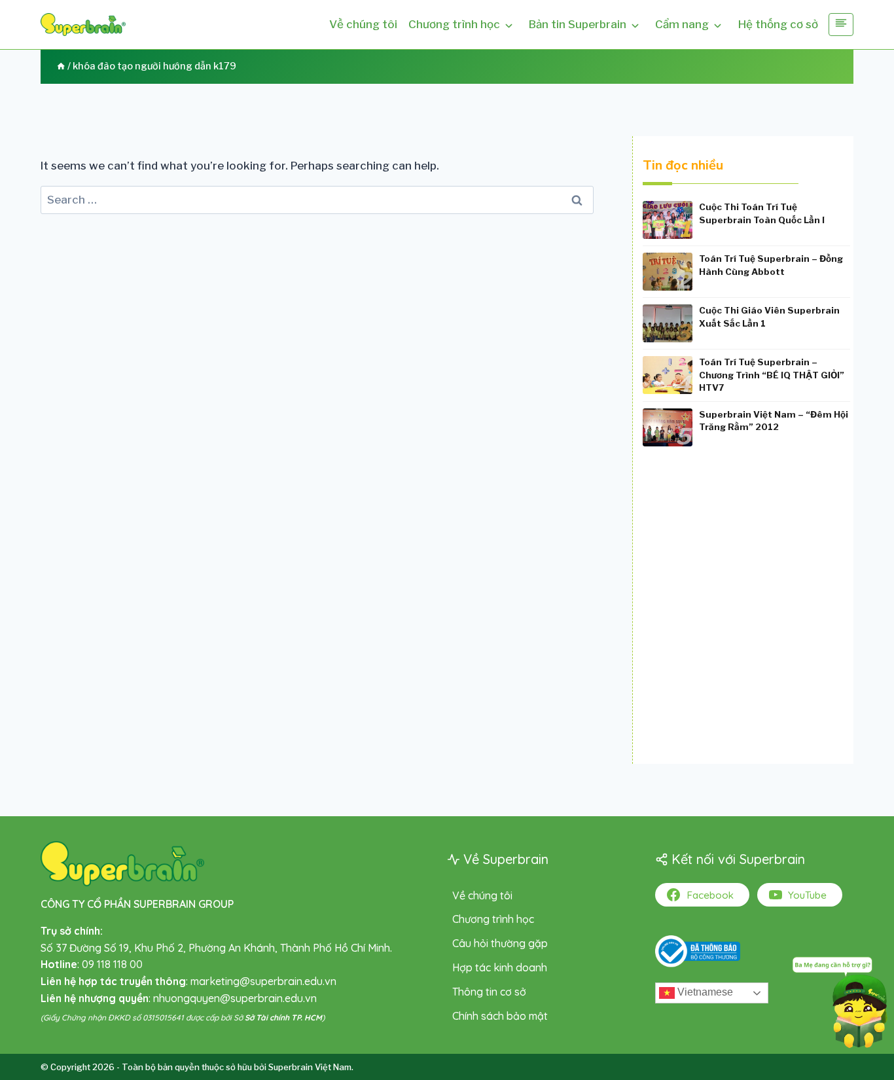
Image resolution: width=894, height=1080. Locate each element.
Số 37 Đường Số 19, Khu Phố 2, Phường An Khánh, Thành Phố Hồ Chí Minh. (216, 947)
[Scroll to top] (29, 1031)
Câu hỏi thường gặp (500, 943)
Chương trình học (454, 24)
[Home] (60, 66)
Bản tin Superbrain (577, 24)
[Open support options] (840, 1000)
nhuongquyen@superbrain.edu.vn (235, 998)
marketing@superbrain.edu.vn (263, 981)
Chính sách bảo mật (500, 1015)
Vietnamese (704, 992)
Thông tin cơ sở (489, 991)
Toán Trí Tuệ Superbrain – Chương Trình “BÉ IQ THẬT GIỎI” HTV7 (771, 375)
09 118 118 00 (112, 964)
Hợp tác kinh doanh (499, 967)
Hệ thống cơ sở (778, 24)
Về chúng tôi (363, 24)
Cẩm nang (682, 24)
